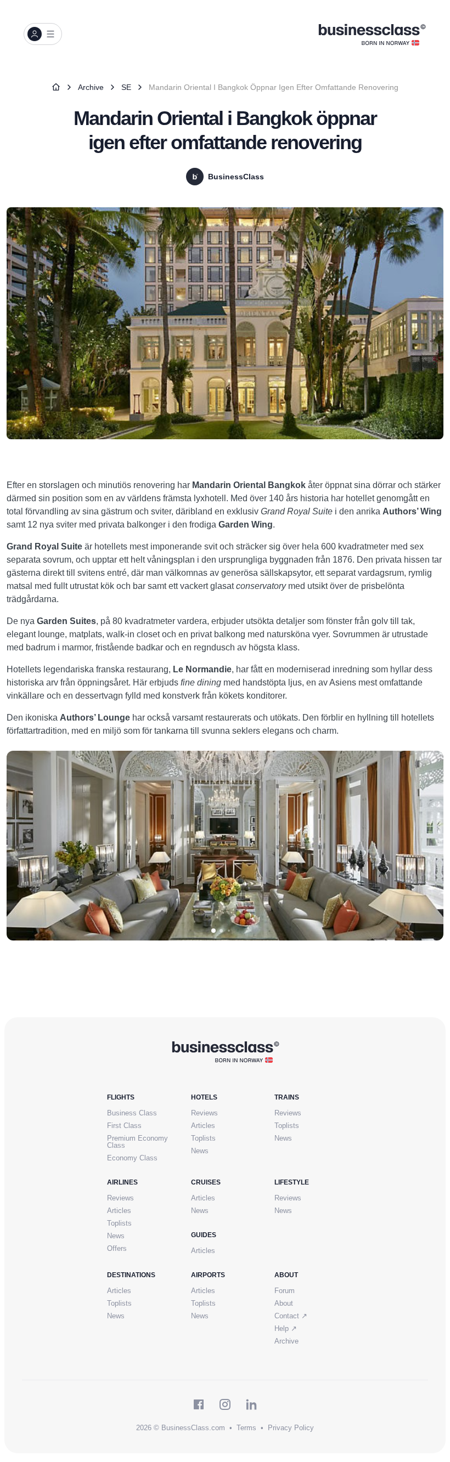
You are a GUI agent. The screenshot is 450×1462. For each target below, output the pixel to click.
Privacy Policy (291, 1427)
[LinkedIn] (251, 1404)
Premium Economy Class (137, 1142)
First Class (124, 1125)
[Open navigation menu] (42, 34)
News (200, 1150)
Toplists (203, 1138)
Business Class (132, 1113)
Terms (246, 1427)
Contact (290, 1315)
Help (285, 1328)
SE (126, 87)
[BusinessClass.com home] (225, 1051)
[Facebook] (198, 1404)
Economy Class (132, 1157)
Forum (284, 1290)
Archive (91, 87)
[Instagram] (225, 1404)
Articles (203, 1125)
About (283, 1303)
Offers (117, 1248)
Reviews (204, 1113)
